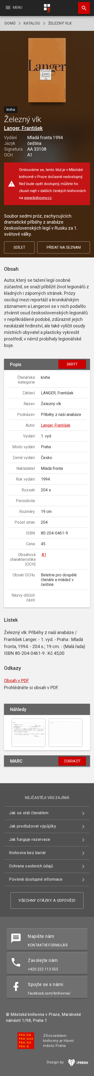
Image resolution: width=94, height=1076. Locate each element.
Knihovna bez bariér (27, 852)
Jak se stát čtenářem (28, 813)
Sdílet (19, 247)
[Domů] (47, 8)
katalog (32, 23)
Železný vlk (60, 23)
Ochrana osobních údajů (31, 866)
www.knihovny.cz (38, 198)
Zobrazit (72, 761)
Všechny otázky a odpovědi (47, 900)
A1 (44, 554)
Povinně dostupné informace (35, 879)
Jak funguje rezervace (29, 839)
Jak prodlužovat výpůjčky (32, 826)
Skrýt (72, 364)
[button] (47, 70)
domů (10, 23)
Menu (13, 8)
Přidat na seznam (64, 247)
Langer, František (23, 128)
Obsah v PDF (16, 680)
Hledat (82, 8)
